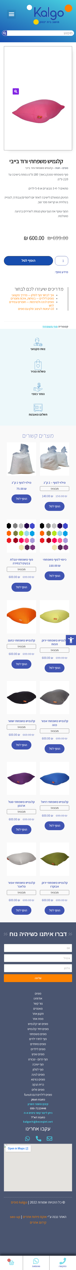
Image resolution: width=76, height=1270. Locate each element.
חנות (57, 168)
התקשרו (62, 1266)
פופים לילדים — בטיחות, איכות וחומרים (32, 298)
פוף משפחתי (50, 326)
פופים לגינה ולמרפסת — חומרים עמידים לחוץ (31, 304)
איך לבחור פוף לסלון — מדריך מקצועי (33, 295)
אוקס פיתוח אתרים (35, 1216)
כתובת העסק (38, 1099)
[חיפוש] (4, 33)
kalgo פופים (19, 1202)
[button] (71, 640)
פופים (65, 168)
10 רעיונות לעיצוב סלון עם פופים (36, 309)
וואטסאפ (36, 1266)
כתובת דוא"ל (38, 1117)
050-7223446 (38, 1108)
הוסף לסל (28, 261)
